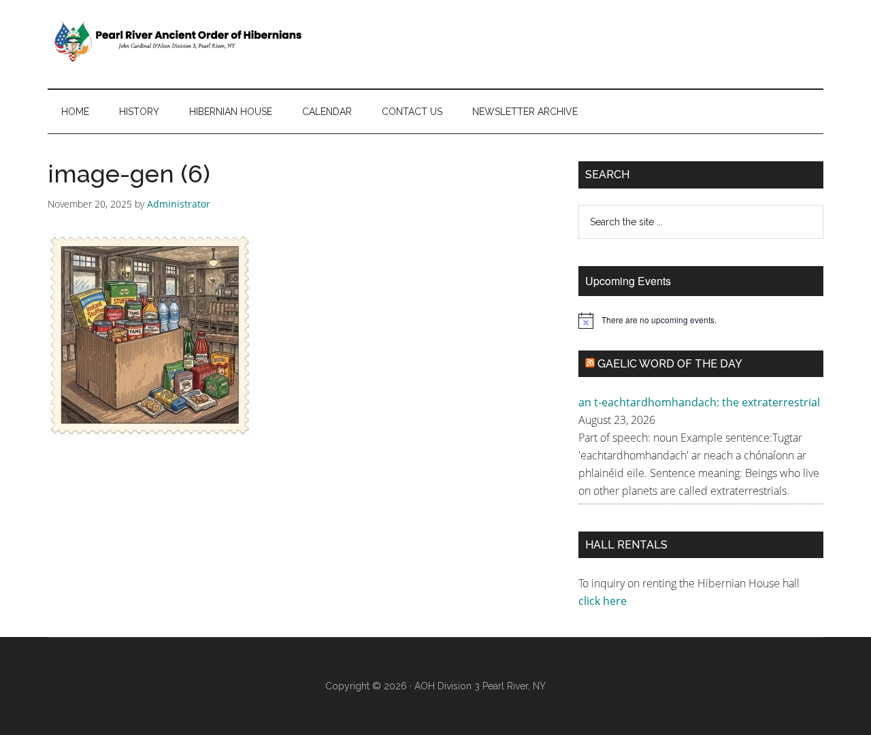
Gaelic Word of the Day (669, 363)
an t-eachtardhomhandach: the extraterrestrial (699, 402)
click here (603, 600)
